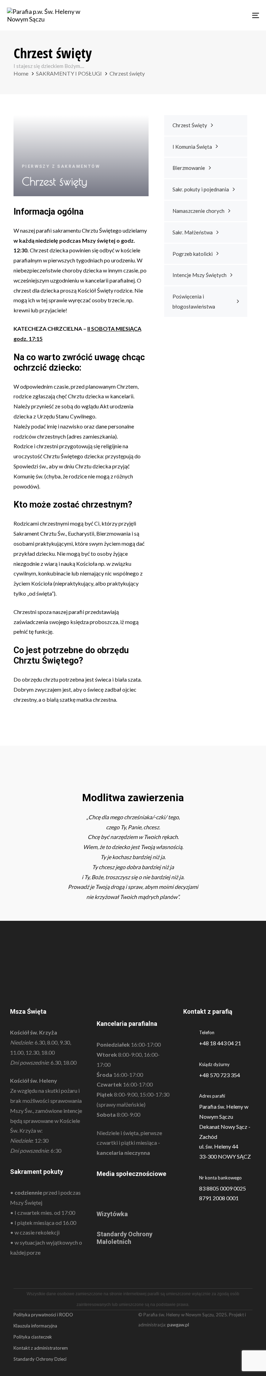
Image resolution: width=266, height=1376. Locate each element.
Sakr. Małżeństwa (192, 232)
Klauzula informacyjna (35, 1326)
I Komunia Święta (192, 147)
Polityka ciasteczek (33, 1337)
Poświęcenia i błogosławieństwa (193, 301)
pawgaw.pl (178, 1324)
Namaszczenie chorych (198, 211)
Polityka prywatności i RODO (43, 1314)
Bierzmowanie (188, 168)
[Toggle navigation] (217, 15)
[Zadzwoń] (219, 1069)
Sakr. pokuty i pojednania (200, 189)
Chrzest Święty (189, 125)
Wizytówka (112, 1214)
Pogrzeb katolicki (192, 254)
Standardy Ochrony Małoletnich (124, 1237)
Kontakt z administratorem (41, 1348)
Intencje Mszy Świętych (199, 275)
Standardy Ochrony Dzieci (40, 1359)
